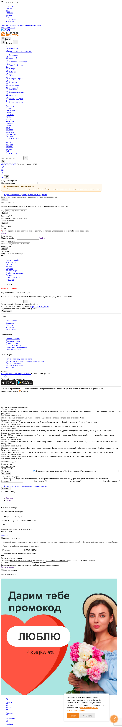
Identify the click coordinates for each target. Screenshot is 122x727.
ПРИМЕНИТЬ (31, 550)
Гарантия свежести (13, 349)
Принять (73, 716)
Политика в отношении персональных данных (25, 361)
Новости (9, 325)
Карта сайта (10, 367)
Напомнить (6, 473)
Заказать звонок (7, 567)
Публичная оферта (13, 363)
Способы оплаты (13, 339)
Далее (4, 199)
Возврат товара (12, 343)
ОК (2, 555)
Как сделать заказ (13, 341)
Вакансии (10, 323)
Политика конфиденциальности (19, 359)
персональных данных (39, 307)
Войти (4, 213)
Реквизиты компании (14, 365)
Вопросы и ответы (13, 345)
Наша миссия (11, 321)
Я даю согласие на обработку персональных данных (25, 195)
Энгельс (9, 500)
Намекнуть (6, 488)
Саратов (9, 498)
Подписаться (6, 311)
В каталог (5, 535)
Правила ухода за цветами (16, 347)
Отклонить (87, 716)
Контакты (10, 327)
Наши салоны (11, 329)
